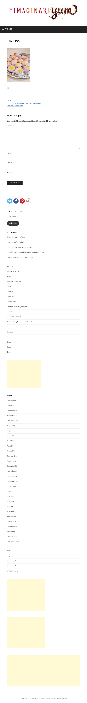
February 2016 (12, 456)
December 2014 (12, 527)
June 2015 (10, 496)
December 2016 (12, 411)
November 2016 (12, 416)
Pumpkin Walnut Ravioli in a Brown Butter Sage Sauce (26, 252)
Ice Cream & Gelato (14, 317)
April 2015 (10, 507)
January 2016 (11, 461)
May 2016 (10, 441)
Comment (11, 126)
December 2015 (12, 466)
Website (10, 172)
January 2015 (11, 522)
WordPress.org (12, 571)
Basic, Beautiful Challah (15, 242)
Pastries (10, 332)
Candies (10, 292)
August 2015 (11, 486)
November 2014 (12, 532)
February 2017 (12, 401)
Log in (9, 556)
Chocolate (10, 297)
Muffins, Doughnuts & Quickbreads (19, 322)
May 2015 (10, 501)
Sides (9, 342)
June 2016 (10, 436)
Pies (8, 337)
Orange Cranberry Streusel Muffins (20, 257)
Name (9, 153)
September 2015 (13, 481)
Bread (9, 277)
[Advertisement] (24, 374)
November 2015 (12, 471)
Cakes (9, 287)
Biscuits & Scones (13, 271)
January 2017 (11, 406)
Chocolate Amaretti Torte (16, 237)
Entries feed (11, 561)
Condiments (11, 302)
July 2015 (10, 491)
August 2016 (11, 426)
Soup (9, 347)
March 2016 (11, 451)
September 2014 (13, 542)
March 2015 (11, 512)
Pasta (9, 327)
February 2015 (12, 517)
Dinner (9, 312)
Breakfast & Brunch (14, 282)
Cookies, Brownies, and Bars (17, 307)
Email (9, 163)
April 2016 (10, 446)
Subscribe (13, 223)
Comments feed (12, 566)
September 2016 (13, 421)
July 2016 (10, 431)
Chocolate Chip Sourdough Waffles (19, 247)
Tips (8, 352)
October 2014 (12, 537)
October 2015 (12, 476)
